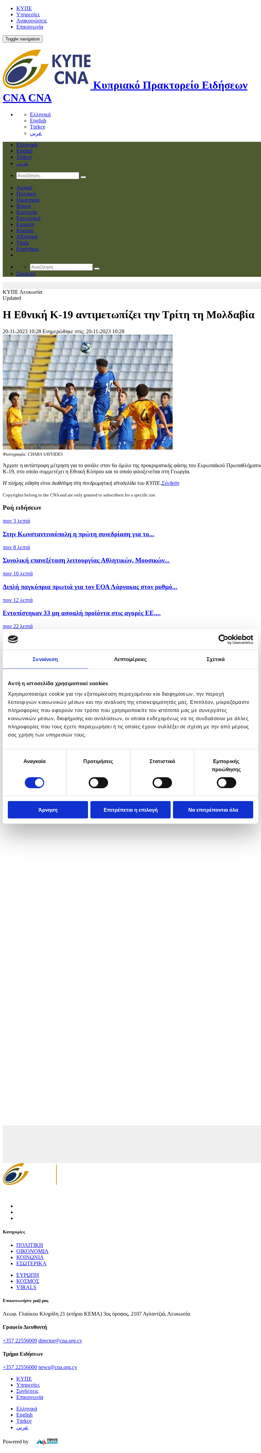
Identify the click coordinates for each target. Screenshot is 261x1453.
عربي (36, 133)
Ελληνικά (40, 114)
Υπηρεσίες (28, 14)
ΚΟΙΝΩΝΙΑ (30, 1257)
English (38, 120)
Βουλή (23, 206)
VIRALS (26, 1287)
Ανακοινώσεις (31, 20)
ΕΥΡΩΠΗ (27, 1275)
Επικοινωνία (29, 27)
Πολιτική (26, 194)
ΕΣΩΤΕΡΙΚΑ (31, 1263)
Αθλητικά (26, 236)
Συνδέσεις (27, 1391)
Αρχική (24, 187)
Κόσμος (25, 230)
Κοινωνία (26, 212)
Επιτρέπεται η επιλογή (131, 810)
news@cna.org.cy (57, 1367)
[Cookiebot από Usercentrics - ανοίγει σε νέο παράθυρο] (223, 639)
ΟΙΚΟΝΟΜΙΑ (32, 1251)
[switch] (98, 782)
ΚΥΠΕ (24, 8)
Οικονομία (27, 200)
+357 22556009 (20, 1341)
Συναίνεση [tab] (45, 659)
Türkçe (37, 127)
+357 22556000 (20, 1367)
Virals (22, 243)
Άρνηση (47, 810)
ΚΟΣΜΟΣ (27, 1281)
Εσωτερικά (28, 218)
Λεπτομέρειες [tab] (130, 659)
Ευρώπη (25, 224)
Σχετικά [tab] (216, 659)
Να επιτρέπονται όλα (213, 810)
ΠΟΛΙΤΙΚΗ (29, 1245)
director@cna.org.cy (60, 1341)
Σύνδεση (170, 483)
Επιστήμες (27, 249)
